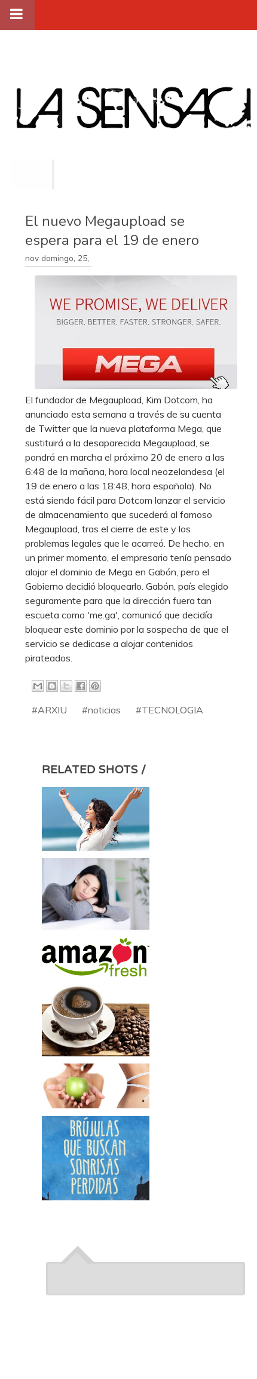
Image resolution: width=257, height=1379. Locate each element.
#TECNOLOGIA (169, 710)
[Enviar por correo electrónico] (38, 686)
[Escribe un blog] (52, 686)
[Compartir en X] (66, 686)
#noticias (101, 710)
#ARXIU (49, 710)
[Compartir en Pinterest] (95, 686)
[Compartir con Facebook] (81, 686)
